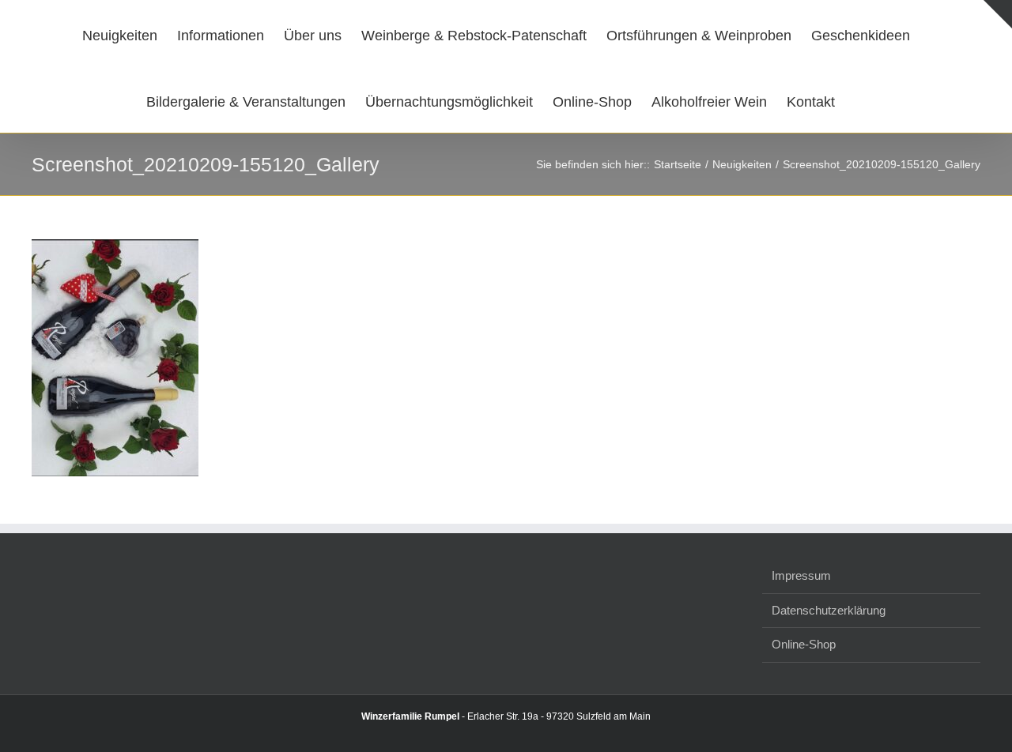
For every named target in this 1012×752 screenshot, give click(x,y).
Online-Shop (804, 644)
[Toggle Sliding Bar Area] (998, 14)
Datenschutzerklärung (829, 610)
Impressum (801, 575)
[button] (850, 99)
